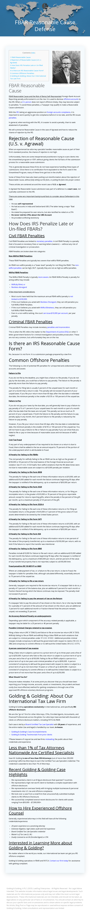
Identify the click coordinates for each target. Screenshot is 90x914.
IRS (17, 112)
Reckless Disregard (48, 302)
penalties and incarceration (58, 327)
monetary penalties (45, 241)
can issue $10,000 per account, (55, 313)
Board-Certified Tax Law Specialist (40, 724)
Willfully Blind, (17, 284)
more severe (43, 277)
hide (33, 53)
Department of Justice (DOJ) (57, 332)
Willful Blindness (47, 307)
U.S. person (26, 102)
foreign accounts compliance (58, 112)
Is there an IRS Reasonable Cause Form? (27, 70)
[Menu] (45, 12)
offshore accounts (71, 99)
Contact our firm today (59, 860)
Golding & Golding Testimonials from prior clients (31, 734)
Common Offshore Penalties (22, 73)
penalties (12, 118)
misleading (49, 739)
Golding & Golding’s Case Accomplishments (29, 732)
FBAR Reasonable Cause (20, 57)
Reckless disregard (19, 287)
